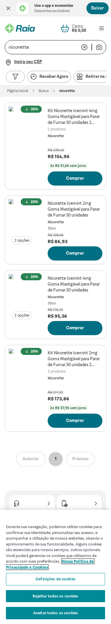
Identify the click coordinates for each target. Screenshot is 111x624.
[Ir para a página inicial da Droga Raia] (20, 28)
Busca (44, 91)
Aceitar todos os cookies (55, 613)
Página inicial (17, 91)
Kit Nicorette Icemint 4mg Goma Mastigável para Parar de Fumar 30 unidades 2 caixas (73, 116)
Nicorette (56, 136)
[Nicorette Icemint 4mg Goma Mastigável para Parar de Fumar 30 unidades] (27, 292)
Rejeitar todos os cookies (55, 596)
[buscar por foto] (99, 47)
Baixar (97, 8)
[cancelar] (84, 47)
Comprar (75, 178)
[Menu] (101, 28)
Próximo (80, 458)
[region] (55, 567)
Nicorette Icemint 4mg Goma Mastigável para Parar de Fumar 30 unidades (73, 284)
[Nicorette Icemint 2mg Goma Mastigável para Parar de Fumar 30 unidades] (27, 217)
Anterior (30, 458)
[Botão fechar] (8, 8)
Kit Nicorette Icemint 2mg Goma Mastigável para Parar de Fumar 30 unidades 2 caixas (73, 359)
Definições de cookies (55, 579)
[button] (8, 8)
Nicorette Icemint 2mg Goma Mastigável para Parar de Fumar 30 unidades (73, 209)
